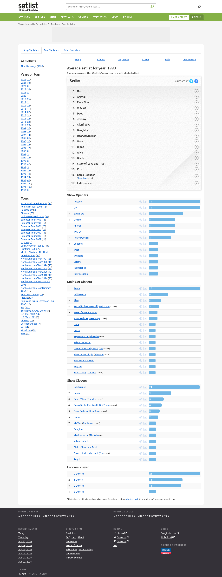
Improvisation (81, 274)
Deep (80, 113)
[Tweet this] (191, 81)
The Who (94, 336)
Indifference (84, 183)
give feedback (132, 499)
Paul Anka (88, 423)
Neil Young (104, 306)
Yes (101, 348)
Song (31, 50)
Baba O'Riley (80, 372)
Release (78, 201)
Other (72, 50)
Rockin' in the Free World (86, 306)
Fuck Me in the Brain (84, 360)
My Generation (81, 336)
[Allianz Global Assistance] (166, 550)
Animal (81, 96)
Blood (80, 146)
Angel (76, 459)
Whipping (78, 256)
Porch (80, 169)
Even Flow (83, 102)
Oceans (77, 219)
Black (80, 158)
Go (79, 91)
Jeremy (81, 119)
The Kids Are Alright (83, 354)
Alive (80, 152)
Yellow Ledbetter (82, 342)
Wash (76, 249)
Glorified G (83, 124)
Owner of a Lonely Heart (86, 348)
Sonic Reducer (86, 174)
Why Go (81, 107)
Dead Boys (82, 178)
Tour (51, 50)
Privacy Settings (74, 557)
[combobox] (111, 6)
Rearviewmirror (86, 135)
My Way (78, 423)
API (115, 545)
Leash (77, 330)
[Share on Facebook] (196, 81)
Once (80, 141)
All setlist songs (28, 66)
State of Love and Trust (91, 163)
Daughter (82, 130)
